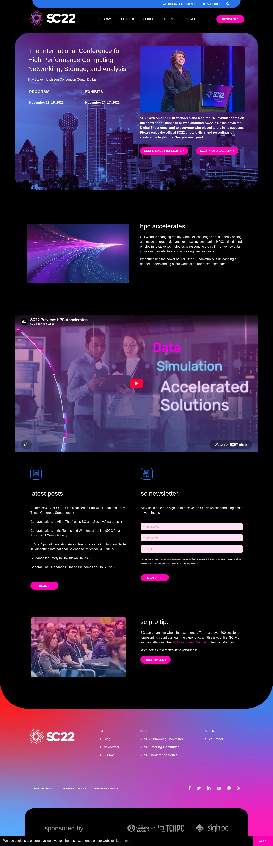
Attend (169, 19)
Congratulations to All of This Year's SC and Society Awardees (74, 521)
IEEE (180, 564)
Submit (190, 19)
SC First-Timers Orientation (191, 642)
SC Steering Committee (161, 747)
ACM (171, 564)
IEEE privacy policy (106, 788)
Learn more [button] (124, 840)
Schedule (214, 4)
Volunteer (216, 739)
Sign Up (153, 577)
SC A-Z (108, 755)
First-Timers (154, 659)
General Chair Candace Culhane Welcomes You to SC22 (71, 567)
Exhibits (127, 19)
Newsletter (111, 747)
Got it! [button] (263, 840)
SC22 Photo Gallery (216, 150)
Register (229, 19)
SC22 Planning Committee (164, 739)
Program (104, 19)
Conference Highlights (163, 150)
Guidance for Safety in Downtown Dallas (59, 558)
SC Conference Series (161, 755)
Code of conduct (44, 788)
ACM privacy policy (74, 788)
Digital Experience (182, 4)
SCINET (148, 19)
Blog (43, 585)
